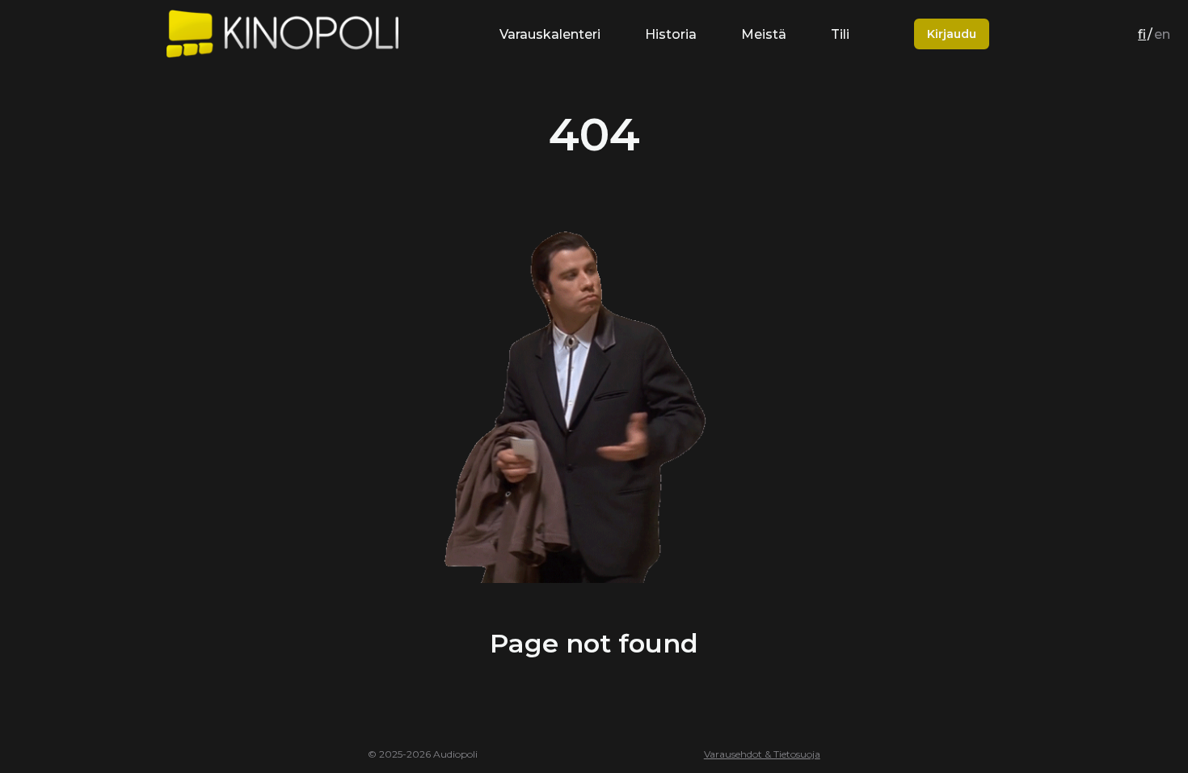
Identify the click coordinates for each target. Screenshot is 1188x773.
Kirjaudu (951, 34)
